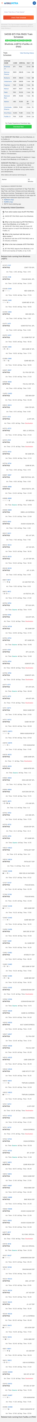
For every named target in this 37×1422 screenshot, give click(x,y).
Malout (6, 88)
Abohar (6, 101)
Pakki (6, 92)
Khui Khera (7, 113)
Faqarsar (7, 85)
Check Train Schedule (18, 17)
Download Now (18, 127)
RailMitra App (8, 202)
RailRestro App (9, 200)
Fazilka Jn (7, 116)
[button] (18, 125)
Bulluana (7, 78)
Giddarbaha (8, 81)
